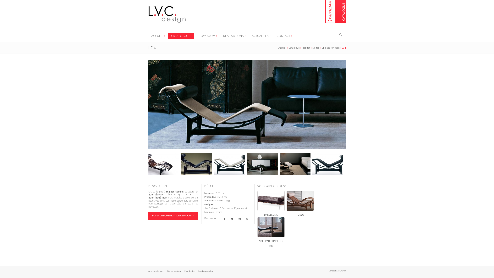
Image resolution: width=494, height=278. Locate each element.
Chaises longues (330, 47)
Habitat (306, 47)
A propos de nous (155, 271)
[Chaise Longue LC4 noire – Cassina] (327, 164)
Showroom (206, 36)
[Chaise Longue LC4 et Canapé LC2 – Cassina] (295, 164)
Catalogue (341, 11)
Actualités (260, 36)
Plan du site (189, 271)
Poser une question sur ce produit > (173, 215)
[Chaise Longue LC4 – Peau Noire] (196, 164)
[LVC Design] (167, 23)
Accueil (157, 36)
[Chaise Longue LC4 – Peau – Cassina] (163, 164)
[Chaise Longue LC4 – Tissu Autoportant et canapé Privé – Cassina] (247, 104)
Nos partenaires (174, 271)
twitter (232, 219)
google (247, 219)
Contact (283, 36)
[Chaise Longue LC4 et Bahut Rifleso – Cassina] (262, 164)
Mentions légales (205, 271)
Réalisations (233, 36)
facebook (225, 219)
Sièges (315, 47)
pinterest (240, 219)
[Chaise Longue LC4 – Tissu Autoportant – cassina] (229, 164)
